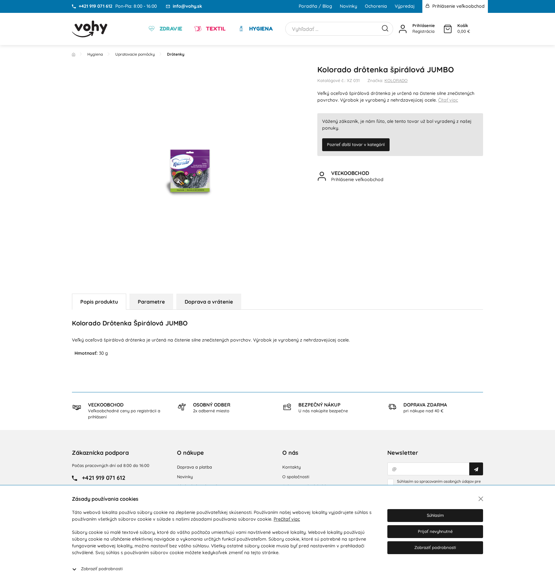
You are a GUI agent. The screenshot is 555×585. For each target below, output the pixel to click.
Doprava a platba (194, 467)
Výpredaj (405, 6)
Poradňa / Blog (315, 6)
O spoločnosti (295, 476)
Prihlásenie (423, 25)
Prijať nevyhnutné (435, 531)
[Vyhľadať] (385, 27)
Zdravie (170, 28)
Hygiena (260, 28)
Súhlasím (435, 515)
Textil (214, 28)
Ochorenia (376, 6)
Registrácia (423, 31)
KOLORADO (396, 80)
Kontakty (291, 467)
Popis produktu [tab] (99, 301)
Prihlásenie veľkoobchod (458, 6)
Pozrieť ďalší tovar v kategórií (356, 144)
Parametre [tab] (151, 301)
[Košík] (447, 29)
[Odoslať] (476, 468)
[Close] (481, 499)
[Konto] (402, 29)
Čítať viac (448, 100)
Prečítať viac (287, 519)
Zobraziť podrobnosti (102, 568)
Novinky (348, 6)
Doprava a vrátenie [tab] (209, 301)
